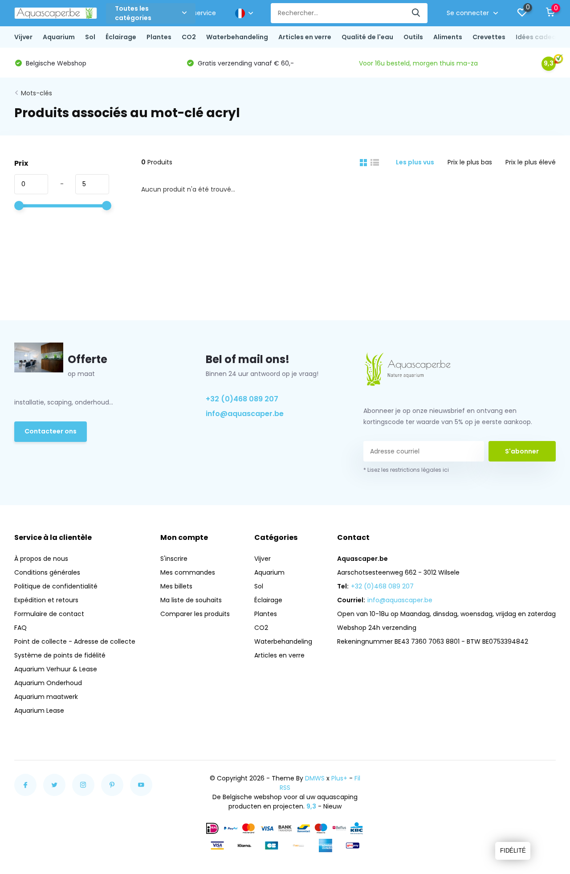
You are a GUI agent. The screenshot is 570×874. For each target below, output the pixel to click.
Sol (90, 37)
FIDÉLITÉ (513, 850)
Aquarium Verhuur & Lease (55, 669)
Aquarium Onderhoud (48, 682)
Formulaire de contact (49, 613)
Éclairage (121, 37)
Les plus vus (415, 162)
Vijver (23, 37)
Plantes (159, 37)
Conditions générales (47, 572)
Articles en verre (304, 37)
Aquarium (59, 37)
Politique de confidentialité (56, 586)
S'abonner (522, 451)
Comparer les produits (195, 613)
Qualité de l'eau (367, 37)
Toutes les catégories (133, 13)
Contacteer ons (50, 431)
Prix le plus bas (470, 162)
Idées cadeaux (540, 37)
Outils (413, 37)
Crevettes (488, 37)
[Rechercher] (416, 13)
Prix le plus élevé (530, 162)
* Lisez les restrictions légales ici (406, 470)
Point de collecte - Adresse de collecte (74, 641)
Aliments (447, 37)
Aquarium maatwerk (46, 696)
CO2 (189, 37)
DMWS (315, 778)
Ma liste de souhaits (191, 600)
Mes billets (176, 586)
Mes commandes (187, 572)
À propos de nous (41, 558)
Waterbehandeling (237, 37)
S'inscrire (173, 558)
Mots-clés (36, 93)
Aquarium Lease (39, 710)
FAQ (20, 627)
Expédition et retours (46, 600)
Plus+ (339, 778)
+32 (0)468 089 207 (242, 399)
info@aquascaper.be (245, 413)
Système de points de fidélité (60, 655)
